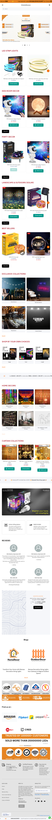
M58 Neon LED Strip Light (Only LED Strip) (38, 78)
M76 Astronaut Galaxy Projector (14, 119)
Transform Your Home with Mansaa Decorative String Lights (14, 670)
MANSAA (41, 815)
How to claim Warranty (6, 794)
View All (3, 335)
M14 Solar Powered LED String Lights (38, 210)
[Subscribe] (48, 790)
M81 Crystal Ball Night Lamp (38, 257)
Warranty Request (5, 797)
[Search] (3, 9)
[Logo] (26, 5)
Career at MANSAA (6, 800)
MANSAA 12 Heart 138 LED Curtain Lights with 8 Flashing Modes (42, 463)
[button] (49, 5)
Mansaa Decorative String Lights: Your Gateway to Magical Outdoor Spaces (38, 671)
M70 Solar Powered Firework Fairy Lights (14, 210)
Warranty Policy (5, 791)
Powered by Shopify (46, 815)
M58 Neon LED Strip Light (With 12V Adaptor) (13, 78)
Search (3, 786)
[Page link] (14, 612)
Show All (26, 677)
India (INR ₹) (6, 814)
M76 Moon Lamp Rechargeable (38, 119)
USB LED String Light (13, 257)
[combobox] (26, 9)
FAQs (3, 789)
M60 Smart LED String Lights (13, 164)
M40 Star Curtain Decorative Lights (25, 462)
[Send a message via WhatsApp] (49, 817)
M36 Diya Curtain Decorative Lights (9, 462)
